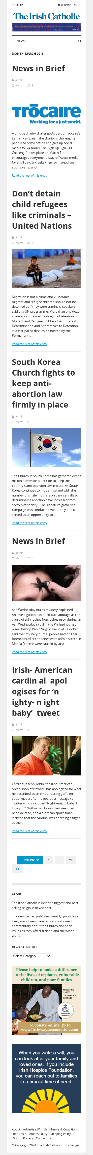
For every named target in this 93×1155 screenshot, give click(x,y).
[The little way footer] (46, 1034)
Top (19, 5)
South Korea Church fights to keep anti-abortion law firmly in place (43, 383)
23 (71, 860)
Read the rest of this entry (29, 175)
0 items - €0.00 (71, 5)
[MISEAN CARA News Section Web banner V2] (46, 30)
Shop (16, 1138)
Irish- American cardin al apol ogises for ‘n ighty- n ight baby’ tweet (43, 691)
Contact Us (43, 1138)
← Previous (30, 860)
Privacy (28, 1138)
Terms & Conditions (64, 1129)
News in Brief (38, 68)
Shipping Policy (60, 1134)
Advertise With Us (35, 1129)
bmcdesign (71, 1145)
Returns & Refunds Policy (30, 1134)
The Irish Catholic (49, 1145)
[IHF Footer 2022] (46, 1112)
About (16, 1129)
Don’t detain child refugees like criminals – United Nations (42, 209)
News (21, 41)
